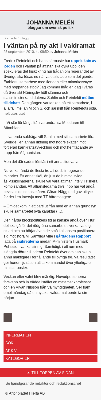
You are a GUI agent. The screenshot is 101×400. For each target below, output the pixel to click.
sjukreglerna (28, 241)
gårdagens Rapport (73, 236)
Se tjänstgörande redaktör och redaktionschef (43, 383)
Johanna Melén (50, 22)
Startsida (10, 38)
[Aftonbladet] (21, 5)
